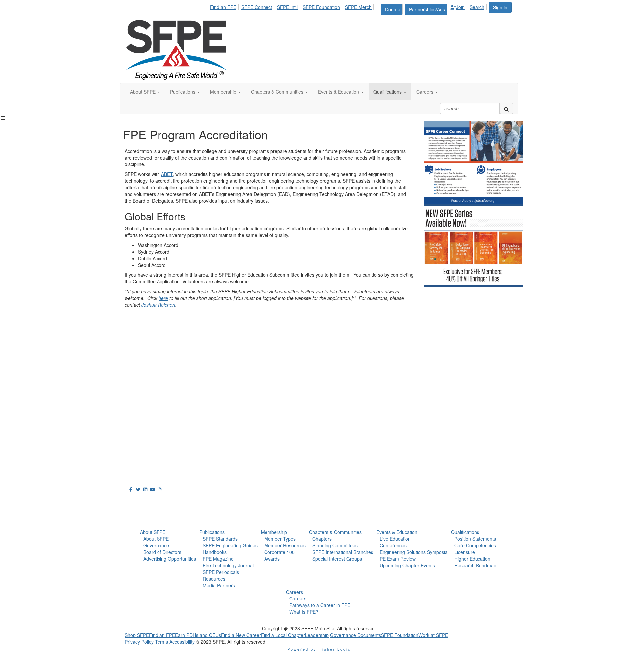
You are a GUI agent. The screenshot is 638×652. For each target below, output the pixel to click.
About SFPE (152, 532)
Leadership (317, 635)
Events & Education (396, 532)
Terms (161, 641)
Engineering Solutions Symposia (414, 552)
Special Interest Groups (337, 558)
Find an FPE (223, 7)
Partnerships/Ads (427, 9)
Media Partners (219, 585)
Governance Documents (355, 635)
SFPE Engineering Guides (230, 545)
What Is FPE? (303, 611)
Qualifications (465, 532)
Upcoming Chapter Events (407, 565)
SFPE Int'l (287, 7)
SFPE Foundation (321, 7)
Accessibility (182, 641)
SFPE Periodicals (221, 572)
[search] (506, 108)
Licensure (464, 552)
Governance (156, 545)
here (163, 298)
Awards (272, 558)
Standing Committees (335, 545)
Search (477, 7)
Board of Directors (162, 552)
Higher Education (472, 558)
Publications (212, 532)
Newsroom (143, 516)
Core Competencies (475, 545)
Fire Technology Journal (228, 565)
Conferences (393, 545)
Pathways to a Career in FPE (319, 605)
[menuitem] (225, 6)
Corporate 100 (279, 552)
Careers (294, 592)
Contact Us (139, 429)
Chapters (322, 538)
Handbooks (215, 552)
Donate (392, 9)
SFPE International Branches (342, 552)
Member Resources (285, 545)
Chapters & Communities (335, 532)
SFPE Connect (256, 7)
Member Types (280, 538)
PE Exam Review (398, 558)
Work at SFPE (433, 635)
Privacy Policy (139, 641)
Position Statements (475, 538)
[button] (145, 91)
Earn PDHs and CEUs (198, 635)
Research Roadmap (475, 565)
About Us (141, 501)
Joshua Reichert (158, 304)
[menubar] (349, 8)
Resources (214, 578)
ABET (167, 174)
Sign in (500, 7)
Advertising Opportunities (169, 558)
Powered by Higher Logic (319, 649)
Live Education (395, 538)
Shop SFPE (137, 635)
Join (460, 7)
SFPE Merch (358, 7)
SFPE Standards (220, 538)
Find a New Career (241, 635)
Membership (274, 532)
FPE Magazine (218, 558)
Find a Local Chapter (283, 635)
